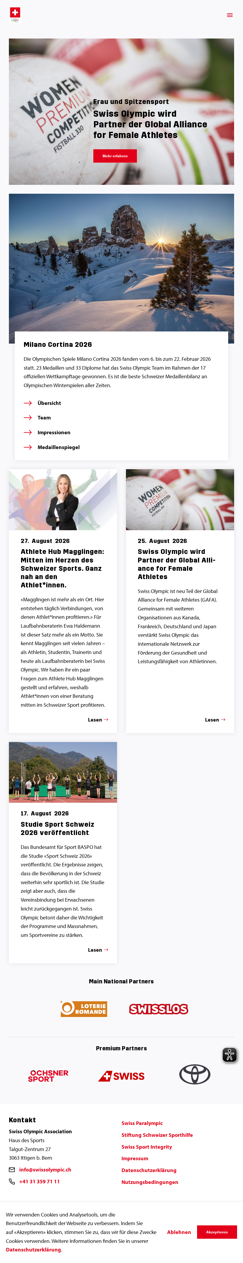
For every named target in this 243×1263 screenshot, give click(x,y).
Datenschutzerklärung (149, 1170)
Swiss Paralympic (142, 1123)
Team (44, 417)
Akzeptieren (217, 1232)
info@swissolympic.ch (45, 1169)
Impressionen (54, 432)
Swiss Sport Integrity (147, 1146)
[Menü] (230, 15)
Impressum (135, 1158)
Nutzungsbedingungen (150, 1182)
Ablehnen (179, 1232)
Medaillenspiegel (59, 447)
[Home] (15, 14)
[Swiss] (121, 1076)
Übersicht (49, 403)
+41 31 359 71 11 (39, 1181)
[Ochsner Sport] (47, 1076)
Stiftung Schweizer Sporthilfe (157, 1134)
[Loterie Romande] (84, 1009)
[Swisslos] (159, 1009)
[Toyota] (196, 1076)
